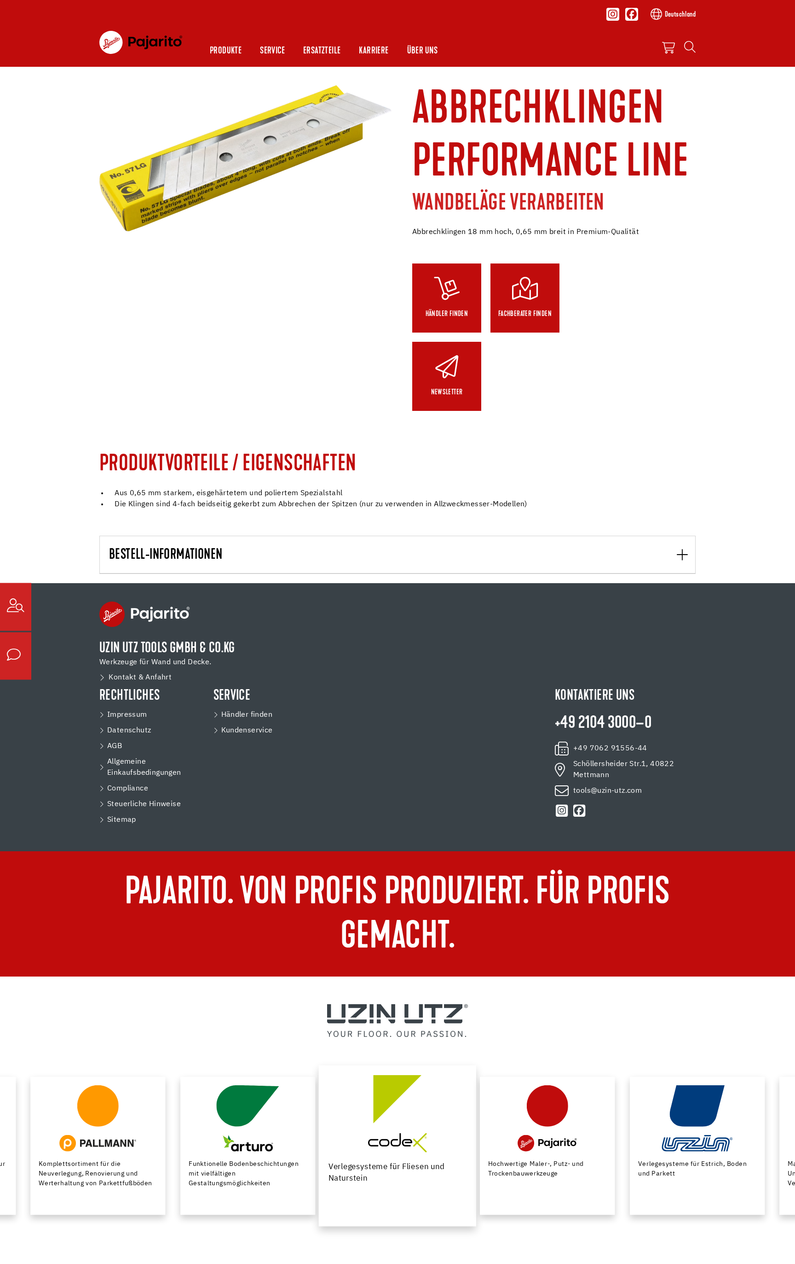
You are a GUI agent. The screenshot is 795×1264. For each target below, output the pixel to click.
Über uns (422, 51)
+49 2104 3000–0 (603, 723)
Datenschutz (129, 730)
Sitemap (121, 820)
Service (272, 51)
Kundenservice (247, 730)
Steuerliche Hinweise (144, 804)
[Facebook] (631, 14)
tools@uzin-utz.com (607, 791)
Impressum (127, 715)
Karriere (373, 51)
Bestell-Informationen (165, 555)
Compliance (127, 788)
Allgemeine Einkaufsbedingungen (144, 767)
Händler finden (247, 715)
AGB (114, 746)
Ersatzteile (321, 51)
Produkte (226, 51)
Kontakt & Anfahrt (140, 677)
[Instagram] (612, 14)
